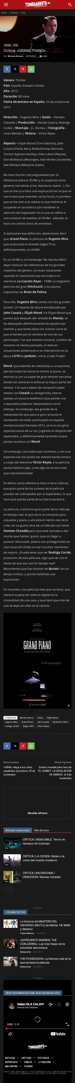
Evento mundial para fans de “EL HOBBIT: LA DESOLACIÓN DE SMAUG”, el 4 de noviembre (55, 773)
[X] (15, 69)
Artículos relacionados (18, 830)
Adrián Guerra (26, 717)
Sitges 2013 (28, 726)
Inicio (4, 12)
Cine (23, 12)
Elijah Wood (52, 717)
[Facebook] (6, 69)
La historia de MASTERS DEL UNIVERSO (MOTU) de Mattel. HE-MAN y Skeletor (45, 925)
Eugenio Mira (11, 722)
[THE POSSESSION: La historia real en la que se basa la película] (10, 961)
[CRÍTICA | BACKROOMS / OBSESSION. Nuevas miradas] (12, 877)
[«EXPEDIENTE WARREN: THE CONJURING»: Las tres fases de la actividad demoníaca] (10, 943)
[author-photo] (37, 808)
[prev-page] (5, 890)
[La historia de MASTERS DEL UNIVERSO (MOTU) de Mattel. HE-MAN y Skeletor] (10, 923)
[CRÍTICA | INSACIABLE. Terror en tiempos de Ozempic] (12, 844)
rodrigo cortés (12, 726)
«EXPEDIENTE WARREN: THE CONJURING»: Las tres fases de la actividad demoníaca (42, 943)
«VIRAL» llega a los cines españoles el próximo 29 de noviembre (19, 771)
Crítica (40, 717)
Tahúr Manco (27, 933)
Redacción (25, 952)
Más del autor (41, 830)
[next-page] (11, 890)
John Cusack (43, 722)
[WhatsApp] (31, 69)
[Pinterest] (23, 69)
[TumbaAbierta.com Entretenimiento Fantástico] (37, 1047)
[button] (6, 4)
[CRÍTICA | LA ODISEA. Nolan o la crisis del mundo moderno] (12, 860)
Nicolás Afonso (15, 56)
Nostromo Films (60, 722)
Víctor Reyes (43, 726)
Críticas (14, 12)
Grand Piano (27, 722)
